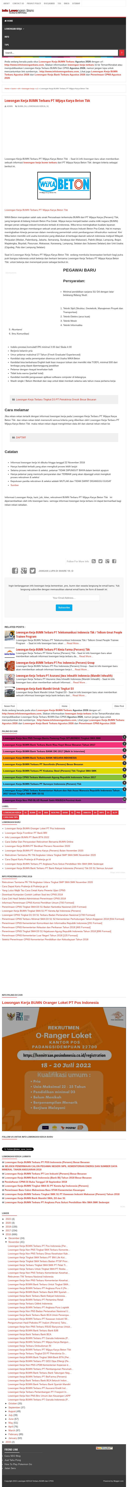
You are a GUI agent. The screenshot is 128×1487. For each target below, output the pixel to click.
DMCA (66, 3)
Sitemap (76, 3)
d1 (108, 813)
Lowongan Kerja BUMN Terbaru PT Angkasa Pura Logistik (38, 1307)
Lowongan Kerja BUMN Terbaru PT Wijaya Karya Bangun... (39, 1342)
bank (65, 813)
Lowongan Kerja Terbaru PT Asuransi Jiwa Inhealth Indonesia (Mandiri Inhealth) (64, 676)
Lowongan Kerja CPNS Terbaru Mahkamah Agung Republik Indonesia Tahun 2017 (49, 777)
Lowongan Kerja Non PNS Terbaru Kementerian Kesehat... (39, 1272)
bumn (20, 106)
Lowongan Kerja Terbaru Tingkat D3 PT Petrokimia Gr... (37, 1353)
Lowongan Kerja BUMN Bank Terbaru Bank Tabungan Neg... (40, 1372)
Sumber (14, 485)
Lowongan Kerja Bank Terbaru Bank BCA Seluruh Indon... (38, 1380)
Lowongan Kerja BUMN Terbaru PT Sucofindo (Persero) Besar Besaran (43, 764)
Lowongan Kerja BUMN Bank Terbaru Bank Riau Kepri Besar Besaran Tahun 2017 (49, 745)
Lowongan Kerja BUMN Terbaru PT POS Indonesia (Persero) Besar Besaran (47, 1162)
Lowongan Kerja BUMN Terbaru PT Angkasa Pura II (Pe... (38, 1288)
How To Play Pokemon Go (18, 1464)
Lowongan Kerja (13, 28)
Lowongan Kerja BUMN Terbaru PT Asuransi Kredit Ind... (38, 1388)
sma (46, 813)
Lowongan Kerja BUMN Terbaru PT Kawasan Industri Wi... (38, 1319)
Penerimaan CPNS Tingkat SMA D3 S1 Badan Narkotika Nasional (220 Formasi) (44, 906)
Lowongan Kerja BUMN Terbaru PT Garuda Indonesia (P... (38, 1338)
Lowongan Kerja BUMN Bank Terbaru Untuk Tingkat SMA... (39, 1284)
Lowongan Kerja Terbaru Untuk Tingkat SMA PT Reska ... (38, 1269)
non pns (55, 813)
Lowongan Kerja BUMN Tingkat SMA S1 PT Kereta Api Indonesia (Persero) (41, 910)
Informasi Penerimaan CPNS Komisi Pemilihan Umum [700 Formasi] (38, 902)
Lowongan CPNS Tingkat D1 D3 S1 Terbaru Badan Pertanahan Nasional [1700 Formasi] (48, 915)
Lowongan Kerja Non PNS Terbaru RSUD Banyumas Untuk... (40, 1326)
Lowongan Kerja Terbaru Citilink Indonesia (30, 1303)
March (11, 1430)
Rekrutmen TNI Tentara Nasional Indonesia (31, 1276)
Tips (6, 44)
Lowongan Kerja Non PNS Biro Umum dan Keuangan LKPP (39, 1395)
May (10, 1422)
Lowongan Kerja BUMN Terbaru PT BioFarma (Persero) (37, 1376)
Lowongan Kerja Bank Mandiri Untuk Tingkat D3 (45, 689)
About (7, 3)
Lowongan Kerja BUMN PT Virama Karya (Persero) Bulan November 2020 (44, 850)
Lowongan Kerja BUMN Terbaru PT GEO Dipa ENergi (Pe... (39, 1361)
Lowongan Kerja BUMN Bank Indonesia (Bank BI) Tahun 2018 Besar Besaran (48, 1177)
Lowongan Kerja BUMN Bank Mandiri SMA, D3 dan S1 (35, 1198)
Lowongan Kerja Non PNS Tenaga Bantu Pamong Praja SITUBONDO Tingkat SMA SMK (52, 738)
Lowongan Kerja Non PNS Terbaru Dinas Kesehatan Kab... (39, 1253)
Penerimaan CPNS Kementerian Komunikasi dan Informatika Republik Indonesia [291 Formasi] (52, 923)
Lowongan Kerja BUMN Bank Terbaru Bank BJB (33, 1330)
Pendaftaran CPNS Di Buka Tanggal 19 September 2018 (36, 1182)
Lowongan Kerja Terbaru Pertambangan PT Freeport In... (38, 1392)
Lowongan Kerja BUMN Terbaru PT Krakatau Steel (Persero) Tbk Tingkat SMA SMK (49, 770)
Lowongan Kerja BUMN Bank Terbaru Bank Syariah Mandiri (39, 1384)
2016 (8, 1234)
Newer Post (9, 706)
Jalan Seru (10, 1468)
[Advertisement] (33, 132)
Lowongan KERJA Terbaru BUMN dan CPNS (35, 1481)
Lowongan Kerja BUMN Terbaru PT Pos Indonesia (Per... (38, 1246)
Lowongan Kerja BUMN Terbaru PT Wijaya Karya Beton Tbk (36, 210)
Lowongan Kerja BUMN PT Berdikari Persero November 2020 (37, 846)
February (13, 1434)
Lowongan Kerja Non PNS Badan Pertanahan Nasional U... (39, 1311)
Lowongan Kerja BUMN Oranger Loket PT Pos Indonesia (35, 828)
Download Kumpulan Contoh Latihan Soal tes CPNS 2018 (32, 894)
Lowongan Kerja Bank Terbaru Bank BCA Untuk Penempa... (39, 1315)
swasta (87, 813)
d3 (39, 813)
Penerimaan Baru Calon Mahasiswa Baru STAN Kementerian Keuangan (45, 1190)
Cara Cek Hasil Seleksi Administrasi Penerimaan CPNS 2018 (34, 898)
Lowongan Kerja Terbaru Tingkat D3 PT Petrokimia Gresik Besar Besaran (56, 399)
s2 (72, 813)
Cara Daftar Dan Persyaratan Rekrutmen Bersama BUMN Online (39, 841)
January (12, 1438)
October (12, 1403)
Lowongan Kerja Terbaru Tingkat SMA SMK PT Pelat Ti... (38, 1265)
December (14, 1238)
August (12, 1411)
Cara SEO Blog (12, 1456)
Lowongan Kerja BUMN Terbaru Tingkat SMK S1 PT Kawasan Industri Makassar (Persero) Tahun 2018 (62, 1194)
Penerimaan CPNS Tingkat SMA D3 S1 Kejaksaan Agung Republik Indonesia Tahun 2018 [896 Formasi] (56, 931)
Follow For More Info (78, 561)
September (14, 1407)
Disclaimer (49, 3)
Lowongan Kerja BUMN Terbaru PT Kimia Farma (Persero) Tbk (53, 649)
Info (6, 36)
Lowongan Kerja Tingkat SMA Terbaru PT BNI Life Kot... (37, 1257)
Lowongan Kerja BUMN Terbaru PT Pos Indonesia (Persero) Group (55, 663)
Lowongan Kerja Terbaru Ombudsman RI (29, 1345)
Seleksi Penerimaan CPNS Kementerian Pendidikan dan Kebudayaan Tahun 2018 (45, 939)
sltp (115, 813)
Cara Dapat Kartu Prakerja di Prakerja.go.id (28, 859)
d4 (25, 106)
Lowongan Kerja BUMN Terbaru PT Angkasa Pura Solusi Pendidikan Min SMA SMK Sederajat (54, 864)
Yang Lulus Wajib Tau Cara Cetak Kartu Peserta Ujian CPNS (33, 890)
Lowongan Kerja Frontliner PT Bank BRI (26, 833)
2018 (8, 1226)
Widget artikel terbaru (117, 872)
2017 (8, 1230)
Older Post (119, 706)
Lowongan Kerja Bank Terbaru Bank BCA (29, 1334)
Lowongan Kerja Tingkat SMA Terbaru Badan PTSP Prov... (38, 1261)
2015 (8, 1442)
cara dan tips (10, 817)
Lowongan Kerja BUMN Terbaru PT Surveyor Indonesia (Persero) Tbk (42, 784)
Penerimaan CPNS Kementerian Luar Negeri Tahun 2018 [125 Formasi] (40, 935)
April (10, 1426)
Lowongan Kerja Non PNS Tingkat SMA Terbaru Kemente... (39, 1249)
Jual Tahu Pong (12, 1460)
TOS (59, 3)
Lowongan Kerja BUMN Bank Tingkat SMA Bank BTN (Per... (39, 1357)
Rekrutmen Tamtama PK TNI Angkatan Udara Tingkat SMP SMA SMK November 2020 (50, 855)
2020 (8, 1222)
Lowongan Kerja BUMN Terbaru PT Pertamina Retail (35, 1299)
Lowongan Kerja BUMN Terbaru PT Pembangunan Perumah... (41, 1369)
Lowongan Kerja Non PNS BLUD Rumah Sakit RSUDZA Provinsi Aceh (42, 800)
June (11, 1419)
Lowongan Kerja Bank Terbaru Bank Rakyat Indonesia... (37, 1296)
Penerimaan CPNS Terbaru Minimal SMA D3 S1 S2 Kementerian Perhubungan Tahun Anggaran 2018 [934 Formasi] (63, 919)
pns (78, 813)
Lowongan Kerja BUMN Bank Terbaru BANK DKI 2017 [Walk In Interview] (44, 751)
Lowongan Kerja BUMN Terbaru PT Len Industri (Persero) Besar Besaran (46, 1173)
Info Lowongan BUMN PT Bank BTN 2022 (27, 837)
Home (10, 20)
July (10, 1415)
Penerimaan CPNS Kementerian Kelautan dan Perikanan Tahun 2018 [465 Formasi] (46, 927)
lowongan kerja (37, 106)
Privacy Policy (34, 3)
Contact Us (18, 3)
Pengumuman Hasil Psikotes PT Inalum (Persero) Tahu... (38, 1322)
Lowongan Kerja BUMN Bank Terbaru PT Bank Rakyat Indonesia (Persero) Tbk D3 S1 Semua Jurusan (59, 868)
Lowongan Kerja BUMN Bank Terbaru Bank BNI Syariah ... (38, 1292)
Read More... (74, 643)
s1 (47, 106)
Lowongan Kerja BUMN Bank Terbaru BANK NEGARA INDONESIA (40, 757)
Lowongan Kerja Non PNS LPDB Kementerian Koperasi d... (39, 1365)
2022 (8, 1219)
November (14, 1242)
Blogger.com (119, 1481)
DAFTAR (21, 437)
